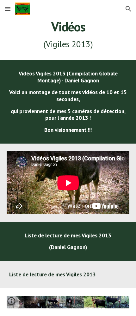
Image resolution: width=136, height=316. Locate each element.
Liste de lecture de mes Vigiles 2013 (52, 274)
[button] (7, 8)
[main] (68, 34)
